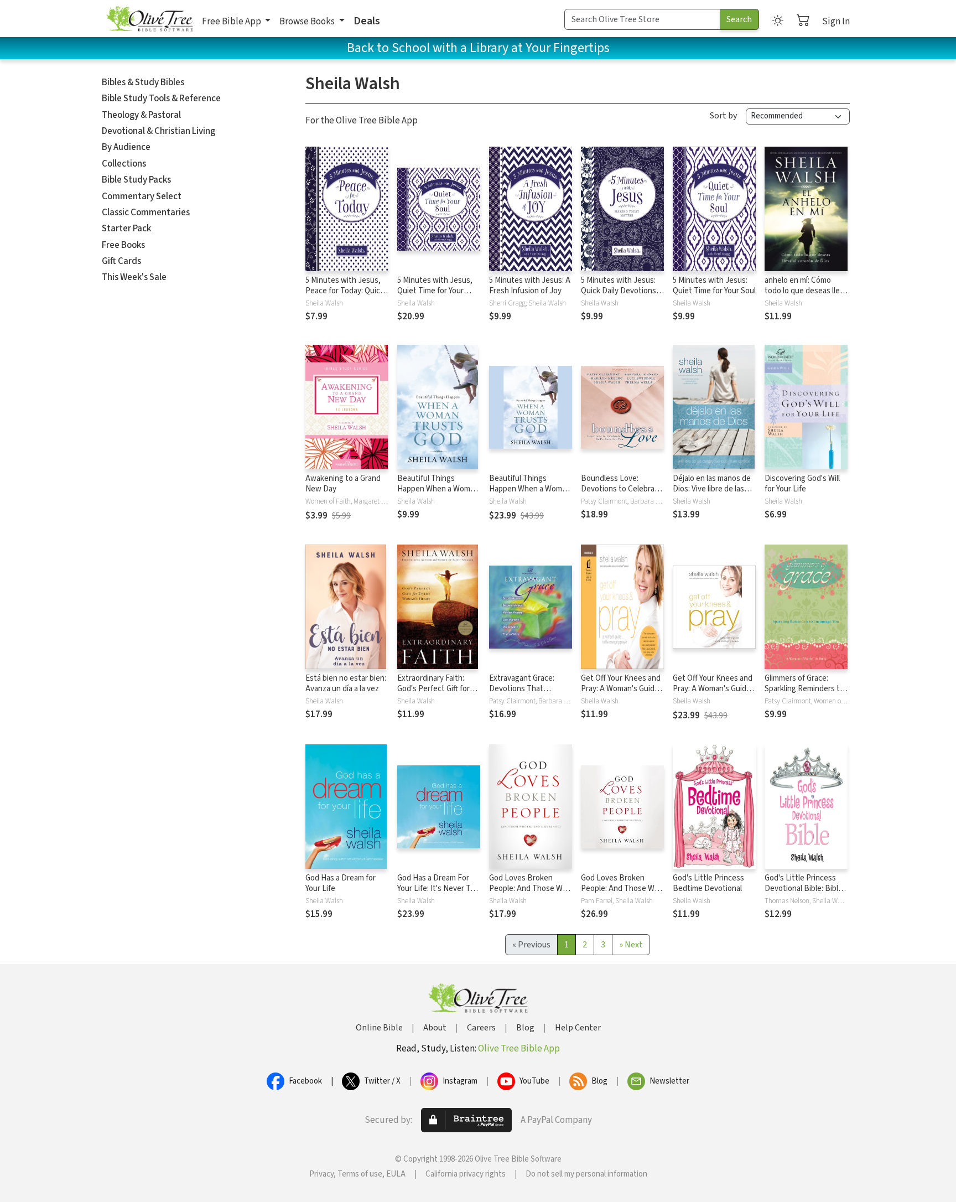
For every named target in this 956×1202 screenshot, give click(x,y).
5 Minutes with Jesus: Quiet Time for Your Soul (714, 285)
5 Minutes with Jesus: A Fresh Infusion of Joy (529, 285)
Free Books (123, 245)
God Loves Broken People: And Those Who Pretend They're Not (530, 888)
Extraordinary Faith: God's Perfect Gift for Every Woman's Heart (434, 688)
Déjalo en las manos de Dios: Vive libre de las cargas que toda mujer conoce (712, 494)
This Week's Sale (134, 277)
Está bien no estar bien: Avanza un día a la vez (345, 683)
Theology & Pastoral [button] (141, 115)
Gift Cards (121, 261)
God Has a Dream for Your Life (340, 883)
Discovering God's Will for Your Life (802, 484)
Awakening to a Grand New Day (343, 484)
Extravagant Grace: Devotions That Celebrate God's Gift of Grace (528, 694)
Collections (124, 163)
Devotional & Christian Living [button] (158, 131)
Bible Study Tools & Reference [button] (161, 98)
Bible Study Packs (136, 179)
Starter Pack (126, 228)
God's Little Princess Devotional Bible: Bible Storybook (804, 888)
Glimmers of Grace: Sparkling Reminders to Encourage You (804, 688)
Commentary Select (141, 196)
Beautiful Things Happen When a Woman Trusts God (438, 489)
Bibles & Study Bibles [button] (143, 82)
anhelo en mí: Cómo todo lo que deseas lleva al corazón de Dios (806, 290)
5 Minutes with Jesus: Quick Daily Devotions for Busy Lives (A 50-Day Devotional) (618, 296)
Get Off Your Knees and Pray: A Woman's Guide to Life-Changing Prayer (622, 688)
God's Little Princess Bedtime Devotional (708, 883)
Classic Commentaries (146, 212)
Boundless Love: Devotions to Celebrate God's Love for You (621, 489)
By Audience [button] (126, 147)
